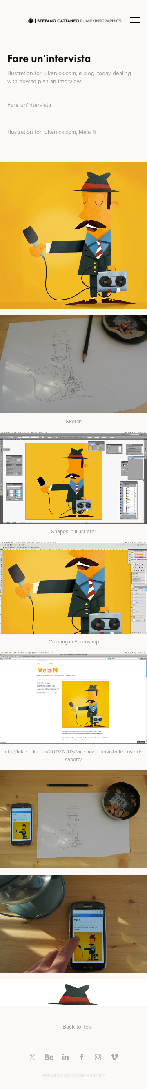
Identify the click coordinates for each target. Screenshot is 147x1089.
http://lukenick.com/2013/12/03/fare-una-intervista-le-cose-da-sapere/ (73, 755)
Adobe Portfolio (87, 1075)
